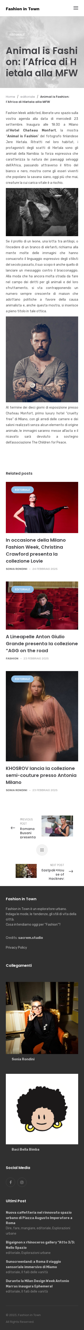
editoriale (17, 34)
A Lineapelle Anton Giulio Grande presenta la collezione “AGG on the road (42, 643)
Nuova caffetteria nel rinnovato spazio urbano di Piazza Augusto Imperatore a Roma (39, 1218)
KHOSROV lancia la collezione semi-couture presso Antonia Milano (41, 775)
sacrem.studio (30, 938)
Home (10, 96)
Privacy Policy (16, 948)
